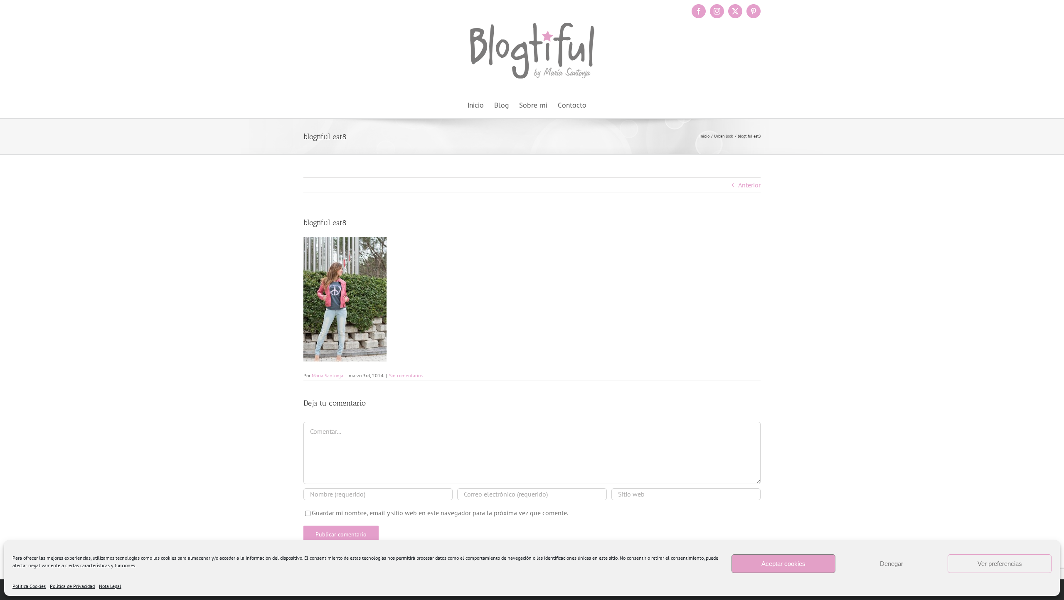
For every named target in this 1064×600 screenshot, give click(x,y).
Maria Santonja (327, 375)
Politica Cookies (29, 586)
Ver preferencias (1000, 563)
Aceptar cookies (783, 563)
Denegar (891, 563)
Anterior (749, 185)
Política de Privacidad (72, 586)
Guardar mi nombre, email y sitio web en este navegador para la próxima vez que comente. (440, 513)
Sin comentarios (406, 375)
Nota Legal (110, 586)
